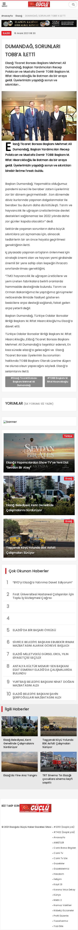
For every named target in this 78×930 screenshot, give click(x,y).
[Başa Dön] (71, 923)
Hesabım (59, 873)
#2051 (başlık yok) (64, 826)
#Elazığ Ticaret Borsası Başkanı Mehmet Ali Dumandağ (24, 382)
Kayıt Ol (58, 884)
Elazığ (6, 33)
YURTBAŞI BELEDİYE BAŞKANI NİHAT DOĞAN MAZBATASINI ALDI (40, 683)
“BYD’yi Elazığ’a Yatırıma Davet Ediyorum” (40, 582)
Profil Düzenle (61, 915)
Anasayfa (59, 837)
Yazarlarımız (61, 920)
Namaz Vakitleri (62, 905)
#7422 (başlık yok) (64, 832)
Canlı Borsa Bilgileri (65, 847)
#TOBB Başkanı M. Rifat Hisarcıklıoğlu (57, 380)
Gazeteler (59, 863)
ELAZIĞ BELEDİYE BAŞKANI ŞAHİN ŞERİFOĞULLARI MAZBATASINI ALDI (34, 695)
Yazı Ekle (58, 926)
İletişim (58, 879)
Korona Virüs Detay (64, 889)
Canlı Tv (58, 853)
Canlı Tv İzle (60, 858)
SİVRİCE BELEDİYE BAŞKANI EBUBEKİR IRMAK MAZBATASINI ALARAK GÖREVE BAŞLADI (40, 643)
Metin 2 (57, 900)
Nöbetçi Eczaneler (64, 910)
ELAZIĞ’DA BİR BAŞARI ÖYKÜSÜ (31, 630)
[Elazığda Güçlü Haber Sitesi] (39, 6)
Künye (57, 894)
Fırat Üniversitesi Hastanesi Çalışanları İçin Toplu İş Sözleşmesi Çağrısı (40, 595)
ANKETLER (59, 842)
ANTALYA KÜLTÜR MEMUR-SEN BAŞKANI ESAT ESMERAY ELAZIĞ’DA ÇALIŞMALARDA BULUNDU (39, 669)
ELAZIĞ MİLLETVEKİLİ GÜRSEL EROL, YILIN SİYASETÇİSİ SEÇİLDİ (38, 655)
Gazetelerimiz (61, 868)
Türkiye (68, 436)
